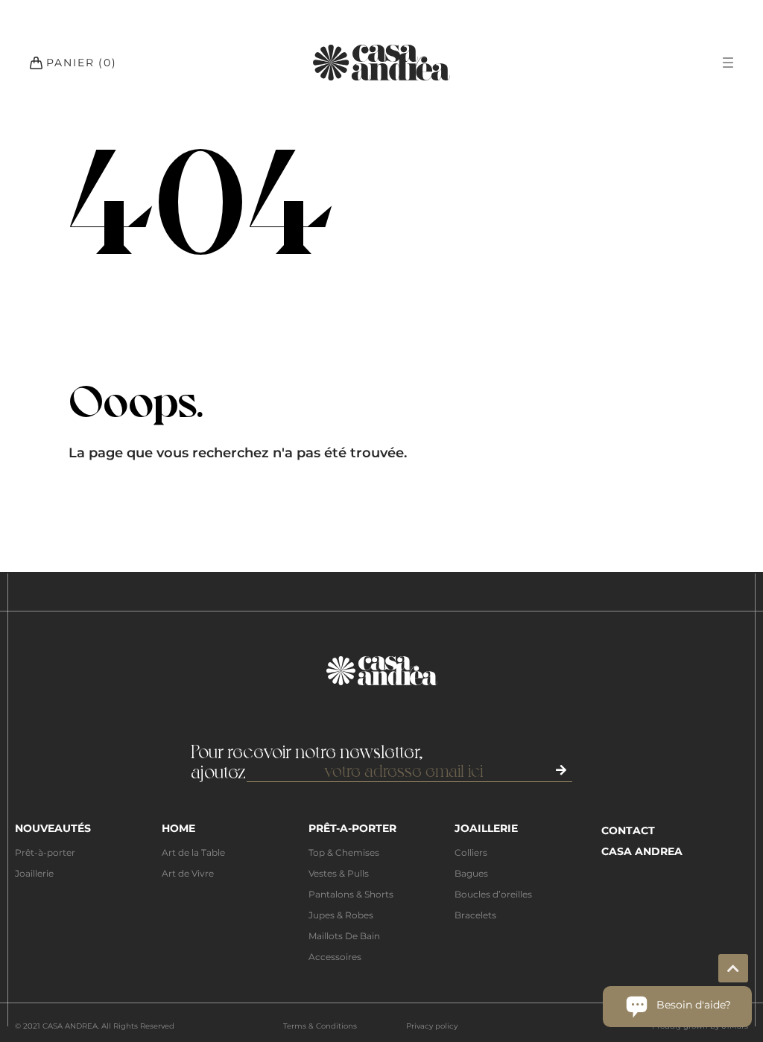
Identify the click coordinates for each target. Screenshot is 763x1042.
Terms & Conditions (320, 1026)
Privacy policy (432, 1026)
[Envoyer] (561, 770)
